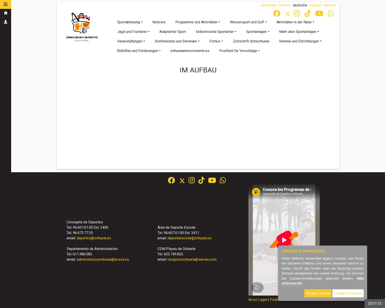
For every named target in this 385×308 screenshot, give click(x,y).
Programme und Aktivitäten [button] (196, 22)
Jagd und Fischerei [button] (132, 32)
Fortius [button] (214, 41)
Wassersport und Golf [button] (247, 22)
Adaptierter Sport (172, 32)
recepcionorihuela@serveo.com (192, 259)
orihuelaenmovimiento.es (189, 51)
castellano (269, 5)
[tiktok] (308, 15)
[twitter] (183, 182)
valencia (329, 5)
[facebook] (277, 15)
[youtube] (319, 15)
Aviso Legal (257, 300)
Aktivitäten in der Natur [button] (294, 22)
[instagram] (297, 15)
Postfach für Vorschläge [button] (238, 51)
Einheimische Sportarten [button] (215, 32)
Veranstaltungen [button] (129, 41)
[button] (6, 4)
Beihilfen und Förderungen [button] (137, 51)
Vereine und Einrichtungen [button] (299, 41)
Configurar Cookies (348, 293)
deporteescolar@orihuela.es (189, 238)
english (315, 5)
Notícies (159, 22)
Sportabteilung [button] (128, 22)
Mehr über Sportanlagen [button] (297, 32)
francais (285, 5)
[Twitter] (289, 15)
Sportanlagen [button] (256, 32)
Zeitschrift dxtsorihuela (251, 41)
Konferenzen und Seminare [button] (176, 41)
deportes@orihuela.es (94, 238)
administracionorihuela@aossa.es (103, 259)
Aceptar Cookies (318, 293)
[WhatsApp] (331, 15)
